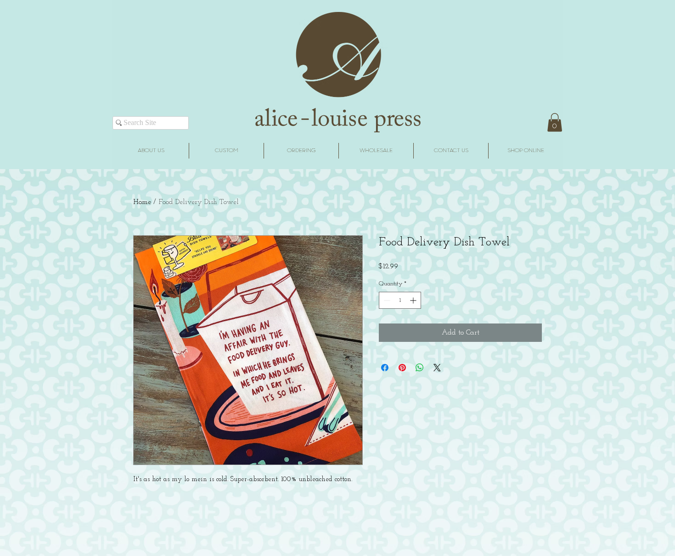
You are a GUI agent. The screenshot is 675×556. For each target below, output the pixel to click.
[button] (554, 122)
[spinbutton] (400, 300)
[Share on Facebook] (384, 367)
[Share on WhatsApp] (419, 367)
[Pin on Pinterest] (402, 367)
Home (142, 202)
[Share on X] (437, 367)
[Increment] (414, 300)
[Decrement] (386, 300)
